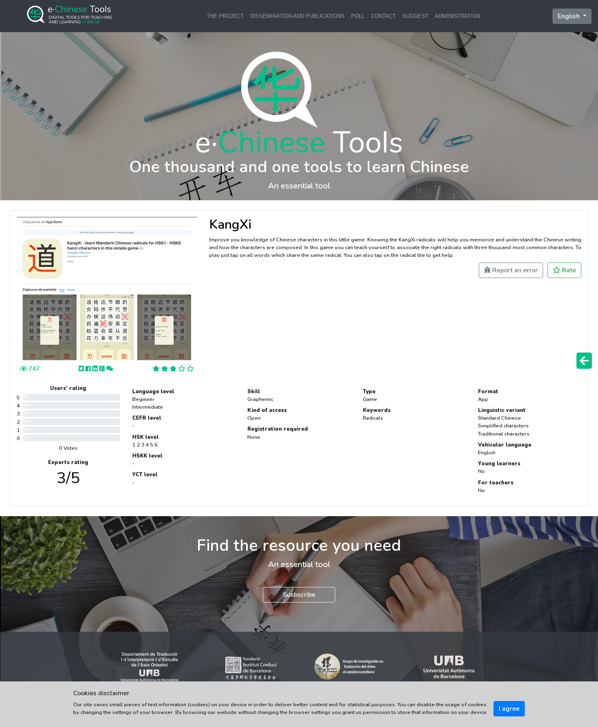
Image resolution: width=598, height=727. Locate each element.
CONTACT (383, 16)
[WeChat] (109, 368)
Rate (568, 270)
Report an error (514, 270)
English (569, 16)
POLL (357, 16)
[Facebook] (88, 368)
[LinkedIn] (95, 368)
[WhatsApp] (102, 368)
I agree (509, 708)
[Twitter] (82, 368)
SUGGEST (415, 16)
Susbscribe (299, 594)
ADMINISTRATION (457, 16)
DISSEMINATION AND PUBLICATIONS (297, 16)
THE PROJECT (225, 16)
